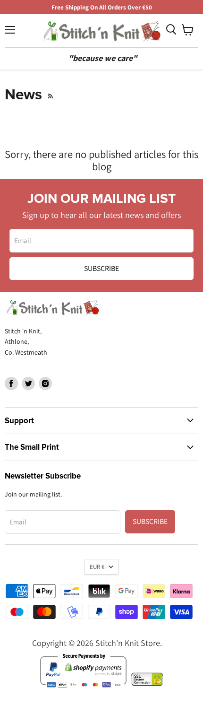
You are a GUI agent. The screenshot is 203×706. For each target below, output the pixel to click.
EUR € (97, 567)
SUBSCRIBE (101, 268)
